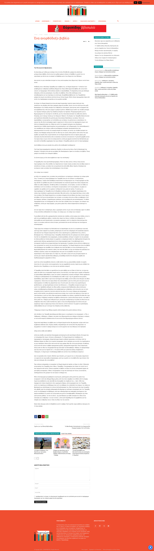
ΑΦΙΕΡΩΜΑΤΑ (45, 21)
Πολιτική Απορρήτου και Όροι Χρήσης (111, 549)
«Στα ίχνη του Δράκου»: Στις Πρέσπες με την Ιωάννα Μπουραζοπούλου (41, 452)
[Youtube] (108, 526)
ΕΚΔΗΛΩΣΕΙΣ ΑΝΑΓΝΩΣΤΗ (87, 21)
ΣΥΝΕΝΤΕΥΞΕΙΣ (57, 21)
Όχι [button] (140, 2)
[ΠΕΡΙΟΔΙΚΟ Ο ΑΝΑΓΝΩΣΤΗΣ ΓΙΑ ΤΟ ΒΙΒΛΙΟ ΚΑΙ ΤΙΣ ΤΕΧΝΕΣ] (77, 10)
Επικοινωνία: (60, 543)
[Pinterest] (43, 416)
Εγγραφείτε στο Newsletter (95, 549)
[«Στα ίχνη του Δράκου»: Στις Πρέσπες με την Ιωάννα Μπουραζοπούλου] (43, 443)
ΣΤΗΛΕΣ (41, 34)
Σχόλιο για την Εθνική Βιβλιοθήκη (43, 426)
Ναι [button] (135, 2)
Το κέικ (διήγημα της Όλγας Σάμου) (104, 60)
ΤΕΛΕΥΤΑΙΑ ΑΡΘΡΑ (66, 433)
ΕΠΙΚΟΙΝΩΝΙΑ (102, 21)
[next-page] (38, 458)
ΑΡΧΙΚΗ (37, 21)
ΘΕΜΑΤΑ (67, 21)
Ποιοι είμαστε (85, 549)
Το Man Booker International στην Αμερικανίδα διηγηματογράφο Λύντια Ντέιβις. (77, 427)
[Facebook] (35, 416)
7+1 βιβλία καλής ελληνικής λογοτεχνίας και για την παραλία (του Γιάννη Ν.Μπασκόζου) (106, 96)
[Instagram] (99, 526)
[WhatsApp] (46, 416)
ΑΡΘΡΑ (75, 21)
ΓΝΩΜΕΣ (46, 34)
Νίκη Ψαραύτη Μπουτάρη (101, 94)
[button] (118, 21)
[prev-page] (35, 458)
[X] (39, 416)
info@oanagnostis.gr (69, 543)
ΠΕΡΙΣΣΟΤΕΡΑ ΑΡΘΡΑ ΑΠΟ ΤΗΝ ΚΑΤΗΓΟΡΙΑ (47, 433)
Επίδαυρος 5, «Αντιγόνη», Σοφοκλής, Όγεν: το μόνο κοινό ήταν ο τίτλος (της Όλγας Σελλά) (106, 82)
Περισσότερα (64, 540)
